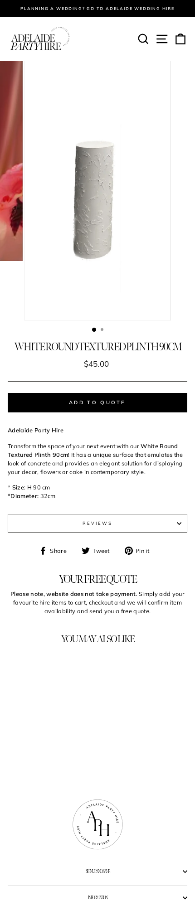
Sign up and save (97, 871)
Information (97, 898)
